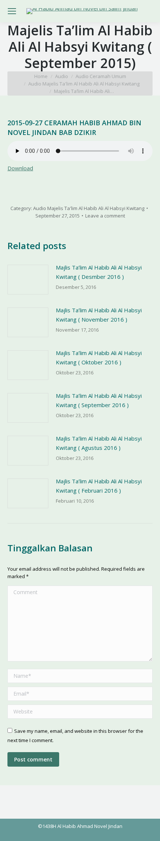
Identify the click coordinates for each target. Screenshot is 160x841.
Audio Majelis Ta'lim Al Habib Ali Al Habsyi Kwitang (88, 208)
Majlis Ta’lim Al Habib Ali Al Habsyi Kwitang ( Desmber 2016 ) (99, 272)
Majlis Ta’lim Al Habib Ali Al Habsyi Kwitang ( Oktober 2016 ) (99, 357)
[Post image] (27, 279)
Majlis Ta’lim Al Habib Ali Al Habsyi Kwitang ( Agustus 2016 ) (99, 443)
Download (20, 168)
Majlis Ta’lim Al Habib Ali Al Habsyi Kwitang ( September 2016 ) (99, 400)
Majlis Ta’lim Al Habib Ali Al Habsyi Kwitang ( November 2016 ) (99, 314)
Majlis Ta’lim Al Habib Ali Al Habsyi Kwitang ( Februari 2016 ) (99, 485)
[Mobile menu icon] (11, 11)
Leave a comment (105, 215)
